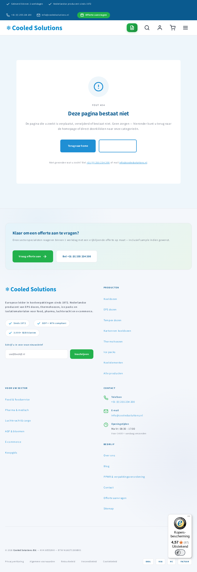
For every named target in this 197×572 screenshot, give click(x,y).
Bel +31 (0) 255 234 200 (77, 256)
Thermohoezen (113, 341)
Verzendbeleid (89, 561)
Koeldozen (110, 299)
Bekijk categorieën (117, 145)
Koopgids (11, 452)
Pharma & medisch (17, 410)
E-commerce (13, 441)
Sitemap (109, 508)
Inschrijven (82, 354)
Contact (109, 487)
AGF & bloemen (15, 431)
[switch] (180, 552)
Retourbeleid (68, 561)
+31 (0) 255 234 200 (21, 14)
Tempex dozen (113, 320)
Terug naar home (78, 145)
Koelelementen (113, 362)
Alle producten (113, 373)
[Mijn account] (159, 27)
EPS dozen (110, 309)
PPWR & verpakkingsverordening (124, 476)
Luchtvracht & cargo (18, 420)
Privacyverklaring (14, 561)
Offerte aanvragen (115, 498)
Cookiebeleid (110, 561)
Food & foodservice (17, 399)
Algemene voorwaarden (42, 561)
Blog (107, 466)
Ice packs (109, 352)
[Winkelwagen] (172, 27)
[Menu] (189, 517)
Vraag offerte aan (30, 256)
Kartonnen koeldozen (117, 330)
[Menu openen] (185, 27)
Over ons (109, 455)
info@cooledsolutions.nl (55, 14)
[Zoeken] (147, 27)
